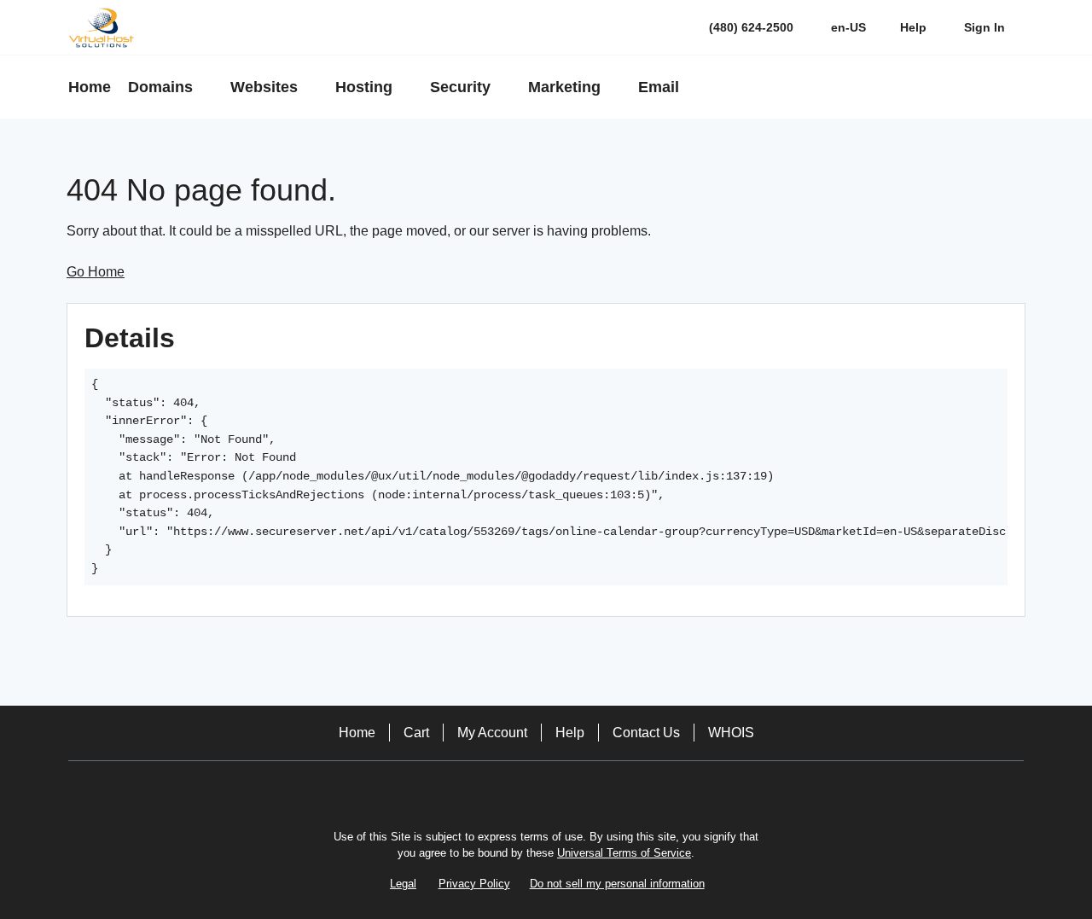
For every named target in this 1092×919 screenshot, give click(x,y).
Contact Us (646, 732)
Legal (403, 883)
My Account (492, 732)
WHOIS (731, 732)
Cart (416, 732)
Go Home (96, 272)
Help (569, 732)
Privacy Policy (474, 883)
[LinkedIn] (570, 790)
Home (357, 732)
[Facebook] (522, 790)
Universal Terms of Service (624, 852)
